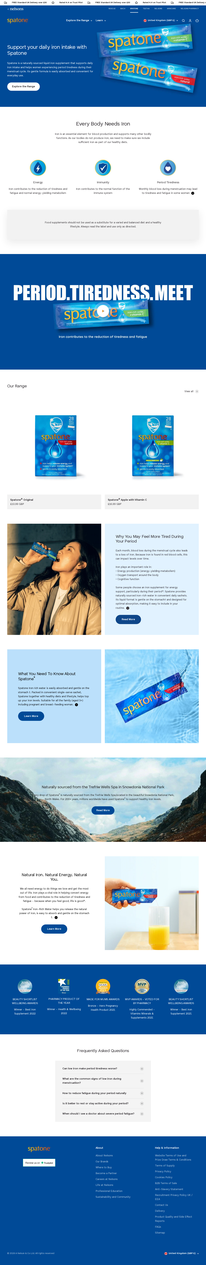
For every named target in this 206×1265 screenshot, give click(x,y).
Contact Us (161, 1205)
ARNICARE (171, 9)
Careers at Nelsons (107, 1179)
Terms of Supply (165, 1165)
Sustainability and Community (113, 1197)
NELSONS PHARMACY (190, 9)
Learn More (31, 716)
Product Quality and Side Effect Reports (173, 1219)
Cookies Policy (163, 1177)
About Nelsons (104, 1155)
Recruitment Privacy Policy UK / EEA (174, 1197)
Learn (99, 20)
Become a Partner (106, 1173)
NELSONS (158, 9)
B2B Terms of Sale (166, 1183)
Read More (128, 619)
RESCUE (112, 9)
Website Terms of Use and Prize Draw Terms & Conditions (173, 1157)
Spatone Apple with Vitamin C (127, 500)
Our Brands (102, 1161)
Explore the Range (77, 20)
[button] (192, 193)
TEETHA (146, 9)
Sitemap (160, 1233)
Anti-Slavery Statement (169, 1189)
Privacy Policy (163, 1171)
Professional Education (109, 1191)
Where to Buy (104, 1167)
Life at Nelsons (104, 1185)
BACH (122, 9)
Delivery (160, 1211)
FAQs (158, 1227)
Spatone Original (21, 500)
